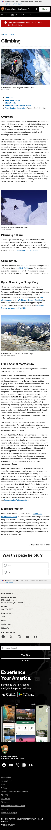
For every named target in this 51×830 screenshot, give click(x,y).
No (9, 572)
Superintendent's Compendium (16, 500)
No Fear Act (5, 799)
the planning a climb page (27, 250)
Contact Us (6, 613)
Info (2, 15)
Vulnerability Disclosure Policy (13, 806)
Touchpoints (9, 582)
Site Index (7, 624)
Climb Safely (10, 103)
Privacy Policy (6, 781)
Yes (9, 565)
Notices (4, 788)
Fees (31, 15)
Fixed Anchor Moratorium (16, 108)
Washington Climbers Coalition (30, 300)
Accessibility (6, 777)
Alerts (9, 15)
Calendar (24, 15)
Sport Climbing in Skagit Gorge (18, 105)
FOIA (3, 784)
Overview (9, 98)
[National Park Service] (2, 9)
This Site (25, 655)
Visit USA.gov (8, 825)
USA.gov (4, 809)
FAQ (4, 620)
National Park (19, 9)
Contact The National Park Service (14, 791)
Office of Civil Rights (9, 813)
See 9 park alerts (15, 25)
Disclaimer (5, 802)
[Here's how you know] (25, 3)
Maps (17, 15)
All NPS (25, 661)
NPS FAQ (4, 795)
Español (6, 628)
